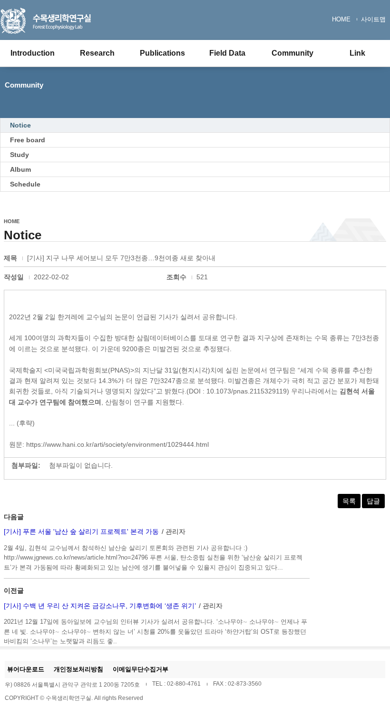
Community (292, 53)
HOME (341, 19)
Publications (162, 53)
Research (97, 53)
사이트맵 (373, 19)
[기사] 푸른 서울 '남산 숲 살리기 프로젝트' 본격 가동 (81, 531)
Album (20, 169)
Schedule (25, 184)
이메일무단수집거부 (140, 669)
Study (19, 154)
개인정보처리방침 (78, 669)
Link (357, 53)
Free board (27, 140)
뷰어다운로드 (25, 669)
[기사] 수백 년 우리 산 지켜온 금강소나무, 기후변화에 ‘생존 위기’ (100, 606)
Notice (20, 125)
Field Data (227, 53)
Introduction (32, 53)
